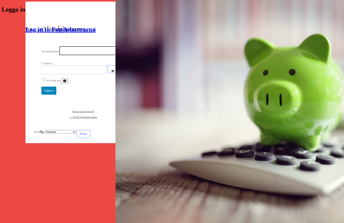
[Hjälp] (64, 80)
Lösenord (46, 63)
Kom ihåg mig (53, 80)
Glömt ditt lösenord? (83, 111)
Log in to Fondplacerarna (60, 29)
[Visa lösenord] (113, 69)
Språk (36, 131)
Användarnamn (50, 51)
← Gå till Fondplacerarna (83, 117)
